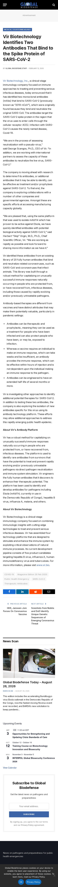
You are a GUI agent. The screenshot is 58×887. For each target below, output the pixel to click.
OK (21, 882)
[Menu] (5, 4)
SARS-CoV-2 (39, 579)
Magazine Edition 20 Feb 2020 (32, 574)
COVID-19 (9, 574)
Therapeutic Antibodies (16, 583)
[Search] (53, 4)
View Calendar (10, 767)
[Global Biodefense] (29, 5)
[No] (54, 875)
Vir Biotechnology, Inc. (15, 80)
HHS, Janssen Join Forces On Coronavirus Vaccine (15, 611)
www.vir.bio (42, 565)
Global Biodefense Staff (16, 68)
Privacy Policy (27, 825)
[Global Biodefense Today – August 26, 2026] (29, 663)
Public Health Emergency (16, 579)
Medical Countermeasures (17, 30)
